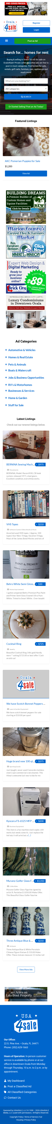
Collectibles (14, 886)
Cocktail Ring (13, 643)
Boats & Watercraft (19, 370)
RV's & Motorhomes (20, 384)
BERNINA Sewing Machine (21, 464)
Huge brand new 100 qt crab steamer (27, 761)
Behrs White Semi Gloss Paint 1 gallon (27, 583)
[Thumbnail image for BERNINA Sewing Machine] (26, 445)
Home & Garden (17, 398)
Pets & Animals (17, 364)
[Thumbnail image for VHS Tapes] (26, 504)
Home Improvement (17, 589)
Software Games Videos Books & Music (23, 530)
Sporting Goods (15, 767)
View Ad (26, 173)
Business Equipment (17, 826)
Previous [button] (6, 137)
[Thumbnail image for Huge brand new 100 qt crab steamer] (26, 741)
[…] (29, 835)
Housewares (14, 470)
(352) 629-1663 (20, 1047)
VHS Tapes (12, 524)
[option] (26, 153)
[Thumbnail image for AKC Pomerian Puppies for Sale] (26, 141)
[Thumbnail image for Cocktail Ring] (26, 624)
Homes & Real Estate (20, 357)
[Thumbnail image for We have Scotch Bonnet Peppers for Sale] (26, 684)
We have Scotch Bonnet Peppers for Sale (29, 703)
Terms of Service (31, 1117)
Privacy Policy (30, 1120)
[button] (6, 40)
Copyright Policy (16, 1117)
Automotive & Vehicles (21, 350)
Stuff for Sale (16, 405)
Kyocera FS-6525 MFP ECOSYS (24, 820)
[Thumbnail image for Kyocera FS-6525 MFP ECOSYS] (26, 801)
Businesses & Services (21, 390)
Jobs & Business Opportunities (26, 377)
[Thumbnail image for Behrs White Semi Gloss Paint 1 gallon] (26, 564)
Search (27, 96)
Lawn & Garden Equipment (19, 709)
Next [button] (46, 137)
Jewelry (12, 649)
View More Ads (26, 969)
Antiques (13, 946)
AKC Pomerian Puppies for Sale (22, 161)
